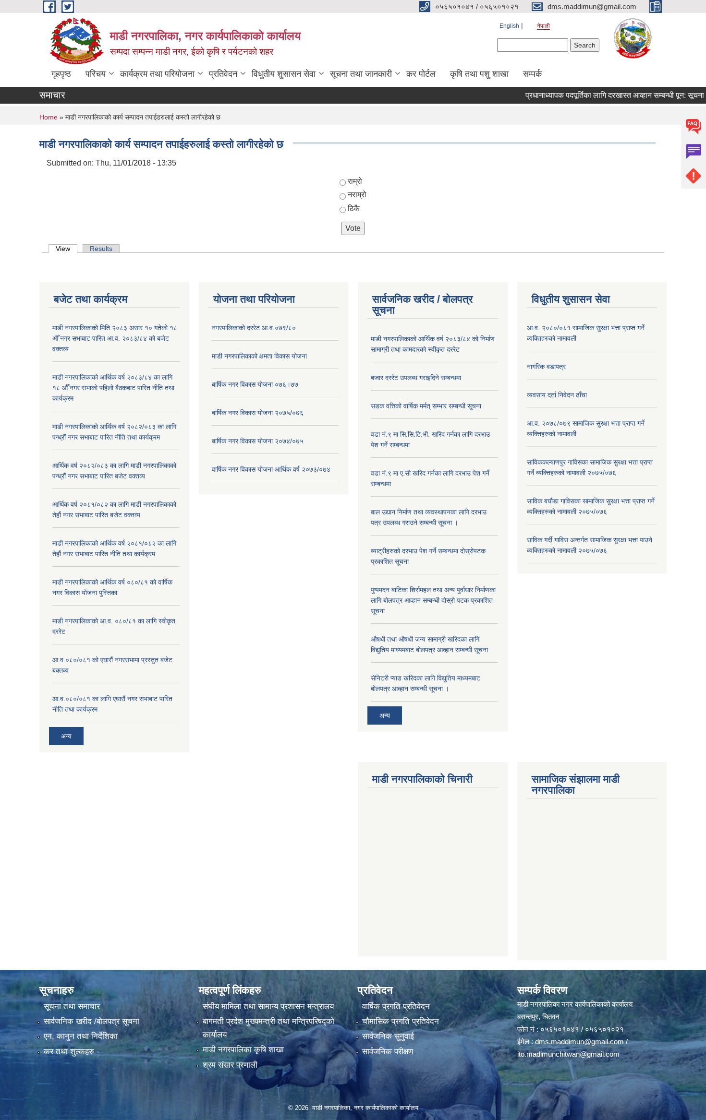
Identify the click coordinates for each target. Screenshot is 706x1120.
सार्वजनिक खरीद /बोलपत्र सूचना (91, 1021)
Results (101, 248)
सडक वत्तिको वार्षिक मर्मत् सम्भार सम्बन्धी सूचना (426, 406)
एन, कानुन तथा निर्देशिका (81, 1036)
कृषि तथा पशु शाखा (479, 74)
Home (48, 117)
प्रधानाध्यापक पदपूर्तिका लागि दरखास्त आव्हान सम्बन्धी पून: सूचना (598, 95)
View (66, 248)
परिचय (95, 74)
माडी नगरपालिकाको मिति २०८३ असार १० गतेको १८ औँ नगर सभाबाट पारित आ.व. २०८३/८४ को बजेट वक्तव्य (114, 338)
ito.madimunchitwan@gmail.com (568, 1054)
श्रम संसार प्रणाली (230, 1065)
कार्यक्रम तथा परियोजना (157, 74)
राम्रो (355, 181)
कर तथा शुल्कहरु (69, 1051)
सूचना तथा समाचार (72, 1006)
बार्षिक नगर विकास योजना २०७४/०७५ (258, 441)
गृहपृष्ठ (61, 74)
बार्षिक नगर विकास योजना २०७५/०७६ (258, 413)
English (509, 26)
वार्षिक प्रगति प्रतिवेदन (396, 1006)
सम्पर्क (532, 74)
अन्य (66, 736)
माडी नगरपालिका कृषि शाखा (243, 1049)
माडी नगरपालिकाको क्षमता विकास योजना (259, 356)
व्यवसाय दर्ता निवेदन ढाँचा (557, 395)
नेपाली (543, 26)
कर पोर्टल (421, 74)
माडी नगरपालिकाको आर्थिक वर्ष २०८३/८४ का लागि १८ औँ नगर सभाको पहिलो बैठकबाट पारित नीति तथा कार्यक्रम (113, 387)
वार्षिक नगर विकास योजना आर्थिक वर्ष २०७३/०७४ (271, 469)
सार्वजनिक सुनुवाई (388, 1036)
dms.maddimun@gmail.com (579, 1041)
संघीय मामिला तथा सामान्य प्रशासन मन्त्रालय (268, 1006)
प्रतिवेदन (223, 74)
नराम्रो (357, 195)
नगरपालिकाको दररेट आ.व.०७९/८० (254, 328)
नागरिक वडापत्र (546, 366)
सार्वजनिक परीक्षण (387, 1051)
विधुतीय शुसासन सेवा (284, 74)
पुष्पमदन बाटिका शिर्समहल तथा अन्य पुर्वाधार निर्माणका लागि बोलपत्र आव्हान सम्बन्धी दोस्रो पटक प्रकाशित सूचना (433, 600)
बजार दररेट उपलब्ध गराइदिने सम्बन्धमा (416, 377)
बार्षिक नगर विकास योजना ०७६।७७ (255, 384)
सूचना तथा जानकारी (361, 74)
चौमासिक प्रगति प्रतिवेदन (400, 1021)
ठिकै (354, 208)
